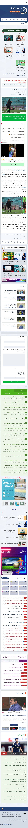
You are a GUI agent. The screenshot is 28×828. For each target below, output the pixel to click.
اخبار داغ (18, 234)
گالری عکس (14, 73)
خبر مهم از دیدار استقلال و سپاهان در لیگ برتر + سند (16, 789)
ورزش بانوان (7, 591)
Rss (4, 808)
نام (24, 339)
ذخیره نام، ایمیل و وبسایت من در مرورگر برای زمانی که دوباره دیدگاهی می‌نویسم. (21, 372)
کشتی (16, 591)
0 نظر (16, 92)
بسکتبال (7, 589)
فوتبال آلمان (24, 589)
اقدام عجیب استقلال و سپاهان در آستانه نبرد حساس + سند (15, 762)
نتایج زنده (14, 509)
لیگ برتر (24, 236)
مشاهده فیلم (15, 725)
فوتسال (16, 581)
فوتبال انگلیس (15, 586)
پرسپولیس (24, 187)
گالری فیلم (15, 594)
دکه (8, 594)
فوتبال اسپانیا (24, 586)
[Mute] (4, 156)
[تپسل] (2, 29)
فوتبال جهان (7, 584)
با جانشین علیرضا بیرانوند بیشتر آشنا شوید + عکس (16, 796)
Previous (3, 704)
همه (8, 577)
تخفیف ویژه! (13, 164)
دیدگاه (23, 352)
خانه (26, 2)
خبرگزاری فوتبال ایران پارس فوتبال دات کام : (18, 170)
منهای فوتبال (15, 589)
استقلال (4, 228)
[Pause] (2, 156)
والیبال (25, 591)
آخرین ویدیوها (20, 693)
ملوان (3, 174)
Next (24, 704)
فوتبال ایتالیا (7, 586)
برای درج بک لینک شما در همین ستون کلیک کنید (14, 478)
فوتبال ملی (24, 581)
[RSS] (26, 693)
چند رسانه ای (20, 73)
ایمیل (24, 344)
